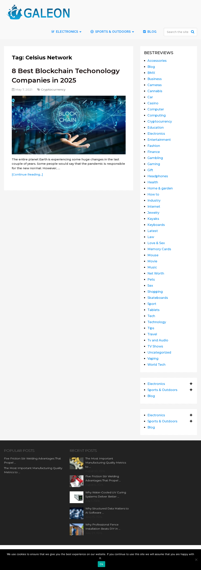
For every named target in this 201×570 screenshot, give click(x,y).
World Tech (156, 364)
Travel (152, 334)
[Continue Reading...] (27, 174)
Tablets (153, 310)
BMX (151, 73)
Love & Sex (156, 243)
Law (150, 237)
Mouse (152, 255)
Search (193, 32)
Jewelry (153, 213)
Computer (155, 109)
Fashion (153, 146)
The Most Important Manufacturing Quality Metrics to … (33, 470)
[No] (196, 560)
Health (152, 182)
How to (153, 194)
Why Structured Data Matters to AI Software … (107, 510)
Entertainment (159, 140)
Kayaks (153, 219)
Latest (152, 231)
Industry (154, 200)
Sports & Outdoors (112, 32)
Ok (101, 564)
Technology (156, 322)
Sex (150, 285)
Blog (151, 32)
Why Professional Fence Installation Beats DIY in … (102, 526)
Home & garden (160, 188)
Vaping (152, 358)
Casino (152, 103)
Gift (150, 170)
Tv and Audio (157, 340)
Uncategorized (159, 352)
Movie (152, 261)
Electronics (156, 133)
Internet (153, 206)
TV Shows (155, 346)
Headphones (157, 176)
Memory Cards (159, 249)
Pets (151, 279)
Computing (156, 115)
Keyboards (156, 225)
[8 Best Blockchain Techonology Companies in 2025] (69, 125)
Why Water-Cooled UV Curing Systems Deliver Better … (105, 494)
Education (155, 127)
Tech (151, 316)
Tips (150, 328)
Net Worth (155, 273)
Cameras (154, 85)
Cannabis (154, 91)
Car (150, 97)
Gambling (155, 158)
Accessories (157, 61)
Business (154, 79)
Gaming (153, 164)
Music (152, 267)
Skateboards (157, 298)
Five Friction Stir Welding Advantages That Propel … (32, 460)
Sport (151, 304)
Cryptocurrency (53, 89)
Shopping (155, 292)
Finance (153, 152)
